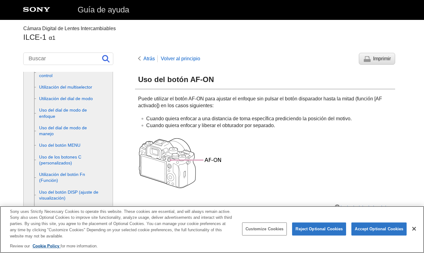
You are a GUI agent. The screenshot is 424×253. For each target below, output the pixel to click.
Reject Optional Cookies (319, 229)
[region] (212, 229)
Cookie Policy (47, 245)
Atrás (149, 58)
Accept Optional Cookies (379, 229)
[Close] (414, 229)
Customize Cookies (264, 229)
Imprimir (382, 58)
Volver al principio (180, 58)
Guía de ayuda (103, 9)
